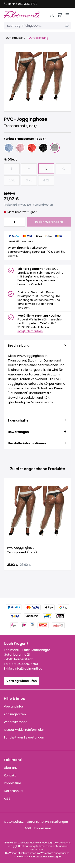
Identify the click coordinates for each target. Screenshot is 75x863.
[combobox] (33, 25)
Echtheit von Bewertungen (24, 737)
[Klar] (37, 77)
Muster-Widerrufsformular (24, 729)
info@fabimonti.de (30, 331)
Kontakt (10, 775)
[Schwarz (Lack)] (43, 148)
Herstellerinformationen (27, 443)
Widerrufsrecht (15, 722)
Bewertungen (18, 432)
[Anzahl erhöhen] (21, 222)
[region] (37, 78)
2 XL (14, 181)
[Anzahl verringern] (8, 222)
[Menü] (67, 15)
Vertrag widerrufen (21, 681)
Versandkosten (62, 842)
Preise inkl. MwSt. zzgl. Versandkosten (28, 205)
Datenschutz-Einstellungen (47, 821)
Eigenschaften (19, 420)
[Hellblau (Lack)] (9, 148)
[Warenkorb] (59, 15)
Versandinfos (14, 706)
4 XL (48, 181)
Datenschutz (13, 791)
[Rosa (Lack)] (20, 148)
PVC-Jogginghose (22, 550)
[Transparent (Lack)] (55, 148)
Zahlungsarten (15, 714)
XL (66, 169)
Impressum (12, 783)
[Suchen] (66, 25)
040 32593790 (27, 664)
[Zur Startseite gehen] (22, 14)
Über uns (10, 767)
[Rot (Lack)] (32, 148)
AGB (7, 798)
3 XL (31, 181)
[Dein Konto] (52, 15)
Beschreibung (18, 345)
